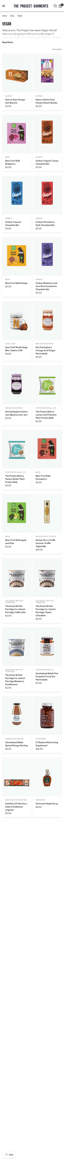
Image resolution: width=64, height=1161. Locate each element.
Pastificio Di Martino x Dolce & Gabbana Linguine (16, 806)
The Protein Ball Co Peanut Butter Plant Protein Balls (15, 478)
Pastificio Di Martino (16, 800)
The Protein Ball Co (46, 408)
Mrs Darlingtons (44, 344)
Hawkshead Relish (45, 670)
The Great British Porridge (14, 601)
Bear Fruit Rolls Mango (16, 283)
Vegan (19, 15)
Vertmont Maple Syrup (47, 803)
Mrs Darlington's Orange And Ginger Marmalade (45, 350)
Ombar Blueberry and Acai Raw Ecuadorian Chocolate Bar (46, 286)
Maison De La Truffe (46, 536)
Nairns (8, 96)
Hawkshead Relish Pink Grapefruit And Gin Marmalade (47, 676)
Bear (7, 157)
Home (4, 15)
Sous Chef (10, 344)
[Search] (55, 6)
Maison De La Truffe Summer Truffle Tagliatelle (45, 543)
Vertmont (41, 800)
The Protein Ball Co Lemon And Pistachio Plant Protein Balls (46, 414)
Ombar (39, 157)
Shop (12, 15)
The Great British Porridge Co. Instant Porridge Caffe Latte (15, 609)
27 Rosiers (41, 739)
